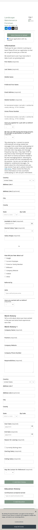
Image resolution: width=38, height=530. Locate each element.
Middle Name (8, 77)
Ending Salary (12, 459)
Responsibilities (13, 360)
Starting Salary (12, 451)
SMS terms (7, 169)
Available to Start (13, 221)
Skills (6, 290)
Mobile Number (13, 100)
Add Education (20, 502)
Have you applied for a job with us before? (18, 123)
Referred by (8, 282)
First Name (11, 61)
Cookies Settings (19, 521)
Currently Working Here (14, 447)
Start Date (11, 424)
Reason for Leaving (14, 440)
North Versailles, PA (10, 25)
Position (10, 337)
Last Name (11, 69)
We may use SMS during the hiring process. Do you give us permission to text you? (18, 133)
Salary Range (12, 235)
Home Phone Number (11, 111)
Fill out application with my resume (17, 39)
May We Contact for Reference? (18, 469)
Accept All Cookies (19, 526)
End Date (10, 432)
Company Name (13, 330)
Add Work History (20, 482)
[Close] (36, 511)
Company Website (10, 345)
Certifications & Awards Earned (14, 492)
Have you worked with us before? (15, 301)
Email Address (12, 92)
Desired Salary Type (14, 228)
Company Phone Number (12, 353)
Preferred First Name (11, 84)
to (19, 246)
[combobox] (9, 127)
